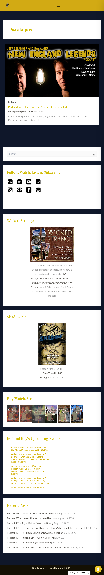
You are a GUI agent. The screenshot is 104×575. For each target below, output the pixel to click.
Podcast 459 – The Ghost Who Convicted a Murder (32, 513)
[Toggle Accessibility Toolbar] (98, 569)
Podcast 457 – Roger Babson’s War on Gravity (30, 523)
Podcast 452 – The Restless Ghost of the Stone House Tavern (38, 547)
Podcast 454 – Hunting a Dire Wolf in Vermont (30, 537)
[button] (58, 5)
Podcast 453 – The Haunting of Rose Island (29, 542)
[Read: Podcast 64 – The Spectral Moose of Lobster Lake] (52, 69)
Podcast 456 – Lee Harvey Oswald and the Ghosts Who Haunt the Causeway (45, 528)
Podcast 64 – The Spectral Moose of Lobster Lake (38, 107)
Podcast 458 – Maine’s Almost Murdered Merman (32, 518)
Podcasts (12, 102)
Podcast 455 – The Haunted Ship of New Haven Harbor (35, 532)
